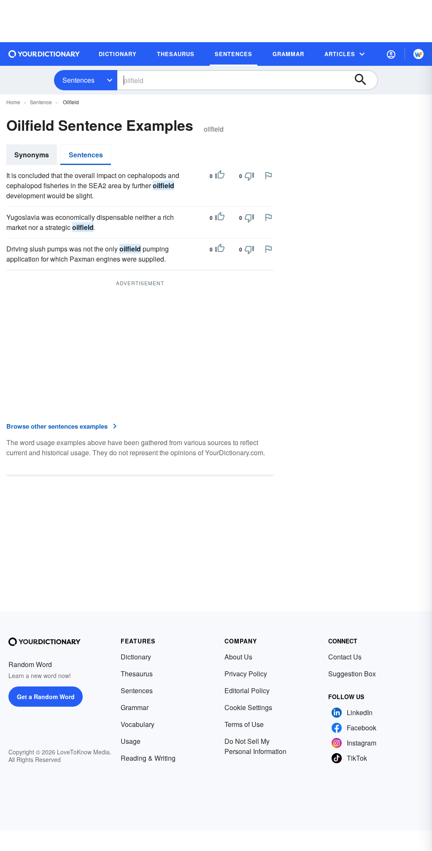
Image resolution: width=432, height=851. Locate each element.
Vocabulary (137, 724)
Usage (130, 741)
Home (13, 101)
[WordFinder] (418, 54)
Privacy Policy (245, 673)
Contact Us (345, 657)
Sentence (41, 101)
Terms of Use (244, 724)
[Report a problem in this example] (268, 175)
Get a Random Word (46, 696)
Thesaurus (137, 673)
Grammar (134, 707)
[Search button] (364, 80)
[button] (391, 54)
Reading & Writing (148, 758)
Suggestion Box (352, 673)
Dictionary (136, 657)
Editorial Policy (247, 690)
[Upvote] (220, 175)
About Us (238, 657)
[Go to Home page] (44, 54)
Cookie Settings (248, 707)
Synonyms (31, 154)
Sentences (78, 80)
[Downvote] (249, 175)
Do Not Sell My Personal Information (255, 746)
